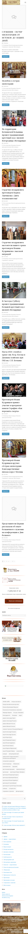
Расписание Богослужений (9, 927)
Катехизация (7, 854)
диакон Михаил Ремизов (9, 726)
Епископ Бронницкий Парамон (10, 707)
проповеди (5, 772)
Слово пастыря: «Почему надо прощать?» (14, 825)
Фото (19, 927)
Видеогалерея (12, 415)
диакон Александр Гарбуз (9, 718)
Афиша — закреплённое (10, 839)
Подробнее (5, 56)
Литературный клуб (9, 859)
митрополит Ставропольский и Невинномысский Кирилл (10, 757)
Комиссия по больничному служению (12, 709)
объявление (16, 763)
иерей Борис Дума (7, 737)
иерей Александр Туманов (9, 731)
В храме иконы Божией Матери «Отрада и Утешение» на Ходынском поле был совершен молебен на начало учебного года (14, 808)
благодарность (6, 715)
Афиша (5, 836)
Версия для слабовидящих (15, 600)
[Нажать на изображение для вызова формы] (14, 676)
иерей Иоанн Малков (8, 745)
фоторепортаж (19, 791)
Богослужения (7, 88)
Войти (3, 892)
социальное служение (8, 791)
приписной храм (20, 769)
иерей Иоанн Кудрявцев (9, 742)
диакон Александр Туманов (9, 720)
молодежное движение (8, 761)
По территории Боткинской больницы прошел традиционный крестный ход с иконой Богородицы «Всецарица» (14, 135)
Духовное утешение (9, 852)
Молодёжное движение (10, 862)
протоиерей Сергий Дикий (9, 783)
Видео (23, 927)
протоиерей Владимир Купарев (10, 774)
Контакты (9, 929)
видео (20, 715)
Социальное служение (7, 47)
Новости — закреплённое (10, 864)
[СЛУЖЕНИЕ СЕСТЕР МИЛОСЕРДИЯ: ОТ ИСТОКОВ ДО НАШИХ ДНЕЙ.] (14, 17)
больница (14, 715)
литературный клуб (14, 753)
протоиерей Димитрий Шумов (10, 777)
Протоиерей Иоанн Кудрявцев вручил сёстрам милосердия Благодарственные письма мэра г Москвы (12, 466)
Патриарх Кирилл (7, 712)
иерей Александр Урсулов (9, 734)
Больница (5, 45)
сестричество (12, 788)
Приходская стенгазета (10, 875)
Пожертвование (15, 931)
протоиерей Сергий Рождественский (12, 785)
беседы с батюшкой (18, 712)
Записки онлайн (18, 929)
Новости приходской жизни (16, 45)
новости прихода (7, 763)
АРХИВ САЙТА (6, 701)
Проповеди (7, 877)
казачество (19, 751)
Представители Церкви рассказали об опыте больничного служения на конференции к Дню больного (13, 529)
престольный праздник (8, 769)
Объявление (7, 869)
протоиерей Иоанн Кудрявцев (10, 780)
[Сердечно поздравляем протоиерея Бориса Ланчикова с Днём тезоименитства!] (14, 178)
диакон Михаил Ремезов (9, 723)
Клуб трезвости (8, 857)
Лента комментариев (7, 895)
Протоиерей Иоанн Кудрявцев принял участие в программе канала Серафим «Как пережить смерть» (12, 405)
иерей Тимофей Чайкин (9, 751)
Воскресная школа (16, 701)
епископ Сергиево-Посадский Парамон (12, 729)
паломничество (7, 766)
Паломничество (8, 872)
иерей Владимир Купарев (9, 740)
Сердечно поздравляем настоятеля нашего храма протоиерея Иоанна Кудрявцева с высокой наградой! (14, 248)
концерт (5, 753)
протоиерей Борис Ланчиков (17, 772)
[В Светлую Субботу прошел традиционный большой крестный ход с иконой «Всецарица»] (14, 290)
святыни (5, 788)
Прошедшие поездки (9, 880)
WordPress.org (6, 897)
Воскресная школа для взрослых (11, 704)
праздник (15, 766)
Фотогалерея (17, 47)
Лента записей (6, 894)
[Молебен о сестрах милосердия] (14, 70)
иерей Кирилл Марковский (9, 748)
